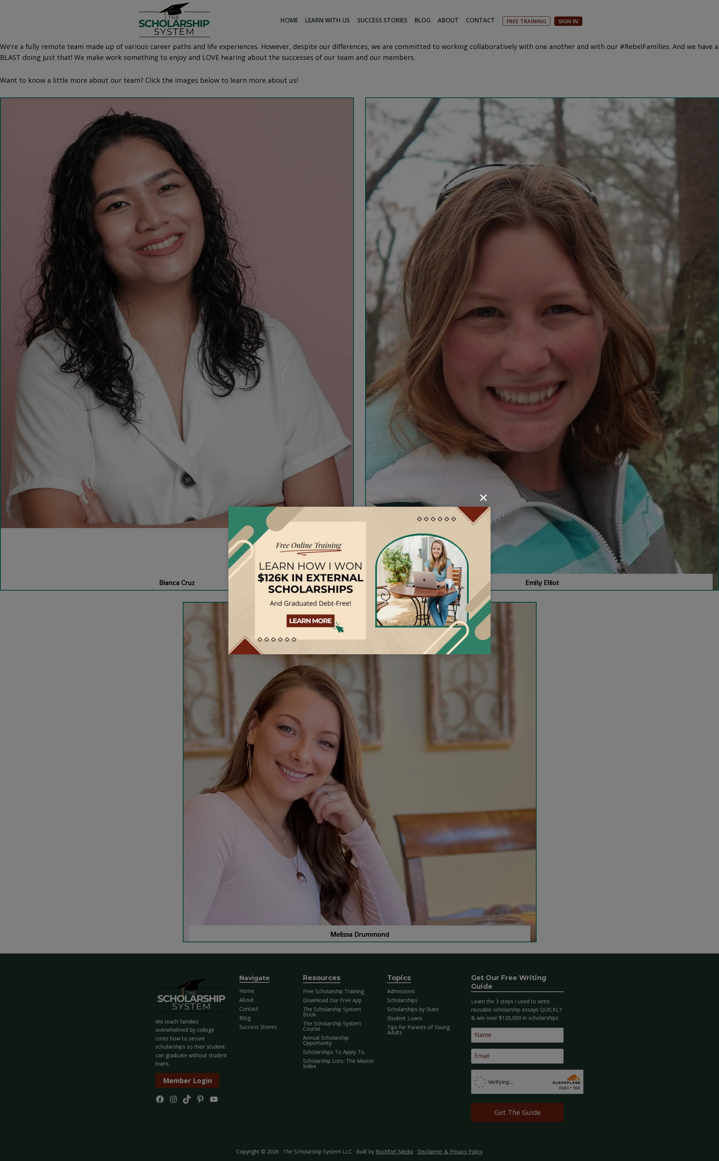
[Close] (483, 498)
